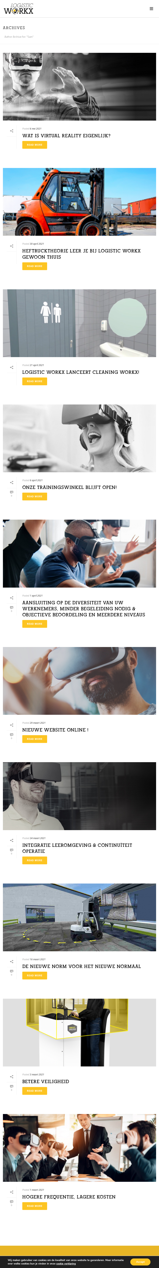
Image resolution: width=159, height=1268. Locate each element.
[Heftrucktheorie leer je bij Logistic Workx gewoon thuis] (79, 202)
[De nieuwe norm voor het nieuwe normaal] (79, 917)
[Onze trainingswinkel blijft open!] (79, 438)
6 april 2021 (36, 480)
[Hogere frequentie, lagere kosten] (79, 1148)
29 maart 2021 (38, 722)
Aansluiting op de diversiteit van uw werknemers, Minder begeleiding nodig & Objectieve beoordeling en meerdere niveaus (83, 608)
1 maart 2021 (37, 1189)
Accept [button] (140, 1262)
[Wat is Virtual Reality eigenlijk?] (79, 87)
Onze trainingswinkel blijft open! (69, 487)
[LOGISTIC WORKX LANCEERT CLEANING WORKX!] (79, 323)
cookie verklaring (66, 1263)
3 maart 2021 (37, 1074)
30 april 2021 (37, 243)
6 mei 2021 (35, 128)
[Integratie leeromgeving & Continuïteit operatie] (79, 796)
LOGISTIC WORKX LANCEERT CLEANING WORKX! (80, 372)
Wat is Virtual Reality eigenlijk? (66, 135)
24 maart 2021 (38, 838)
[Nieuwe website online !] (79, 681)
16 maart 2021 (38, 959)
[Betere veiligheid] (79, 1032)
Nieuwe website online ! (55, 729)
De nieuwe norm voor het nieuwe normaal (81, 966)
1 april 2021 (36, 595)
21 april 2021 (37, 365)
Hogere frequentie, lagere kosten (69, 1196)
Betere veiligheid (45, 1081)
